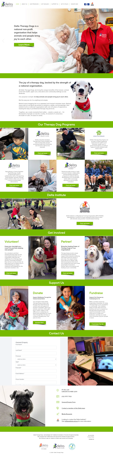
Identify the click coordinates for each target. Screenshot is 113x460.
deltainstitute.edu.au (71, 421)
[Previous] (3, 41)
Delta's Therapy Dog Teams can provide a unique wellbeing (99, 140)
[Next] (110, 41)
